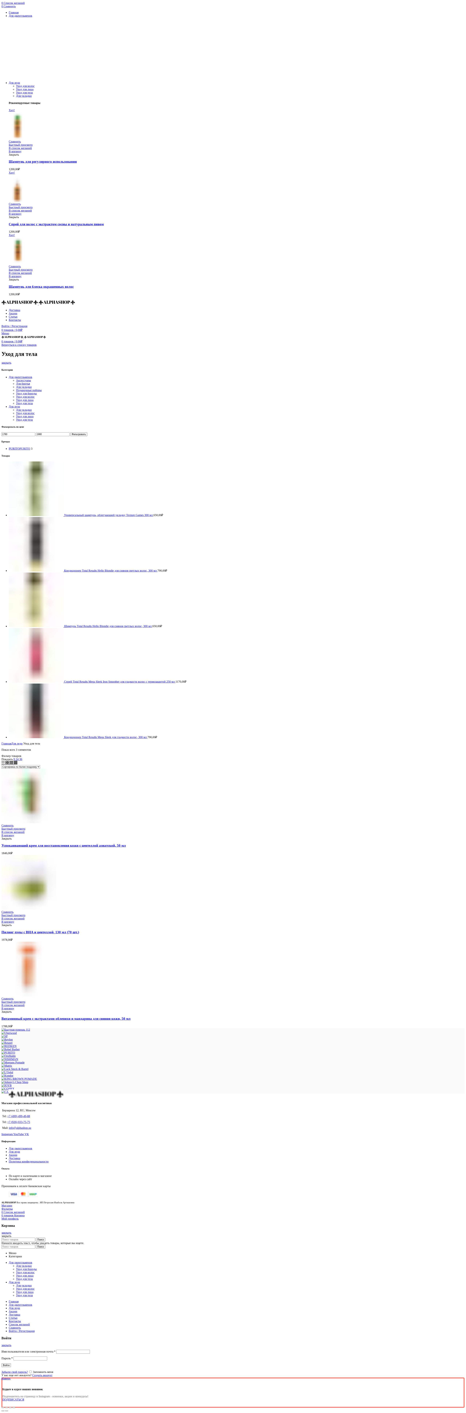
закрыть (6, 362)
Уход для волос (25, 86)
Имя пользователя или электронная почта (28, 1351)
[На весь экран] (10, 1407)
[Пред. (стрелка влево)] (2, 1410)
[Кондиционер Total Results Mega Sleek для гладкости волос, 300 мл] (36, 737)
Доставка (14, 1158)
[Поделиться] (6, 1407)
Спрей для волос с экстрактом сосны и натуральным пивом (56, 224)
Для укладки (24, 95)
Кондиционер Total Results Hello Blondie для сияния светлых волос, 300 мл (110, 570)
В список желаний (20, 148)
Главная (6, 743)
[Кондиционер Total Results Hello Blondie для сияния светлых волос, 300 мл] (36, 570)
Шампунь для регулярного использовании (43, 161)
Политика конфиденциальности (29, 1161)
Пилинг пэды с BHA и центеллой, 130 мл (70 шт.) (40, 932)
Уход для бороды (26, 393)
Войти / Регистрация (22, 1331)
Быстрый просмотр (21, 144)
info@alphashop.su (20, 1127)
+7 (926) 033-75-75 (18, 1122)
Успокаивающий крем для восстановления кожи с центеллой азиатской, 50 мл (63, 845)
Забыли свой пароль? (14, 1371)
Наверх (6, 1378)
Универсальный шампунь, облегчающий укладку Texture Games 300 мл (108, 515)
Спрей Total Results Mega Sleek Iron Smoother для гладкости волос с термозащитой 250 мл (119, 681)
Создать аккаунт (42, 1375)
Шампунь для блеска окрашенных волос (41, 287)
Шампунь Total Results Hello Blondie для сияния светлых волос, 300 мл (108, 626)
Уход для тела (24, 92)
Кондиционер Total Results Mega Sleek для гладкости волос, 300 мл (105, 737)
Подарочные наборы (29, 390)
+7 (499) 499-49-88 (18, 1116)
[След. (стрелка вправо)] (6, 1410)
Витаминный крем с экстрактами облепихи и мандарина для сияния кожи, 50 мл (66, 1019)
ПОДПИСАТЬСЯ (13, 1399)
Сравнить (15, 141)
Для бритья (23, 383)
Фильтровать (79, 434)
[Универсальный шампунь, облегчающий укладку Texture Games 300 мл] (36, 515)
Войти (6, 1365)
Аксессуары (23, 380)
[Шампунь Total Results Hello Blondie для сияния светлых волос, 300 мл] (36, 626)
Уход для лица (24, 89)
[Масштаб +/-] (13, 1407)
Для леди (14, 406)
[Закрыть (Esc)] (2, 1407)
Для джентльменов (20, 377)
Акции (13, 1155)
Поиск (40, 1239)
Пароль (7, 1358)
